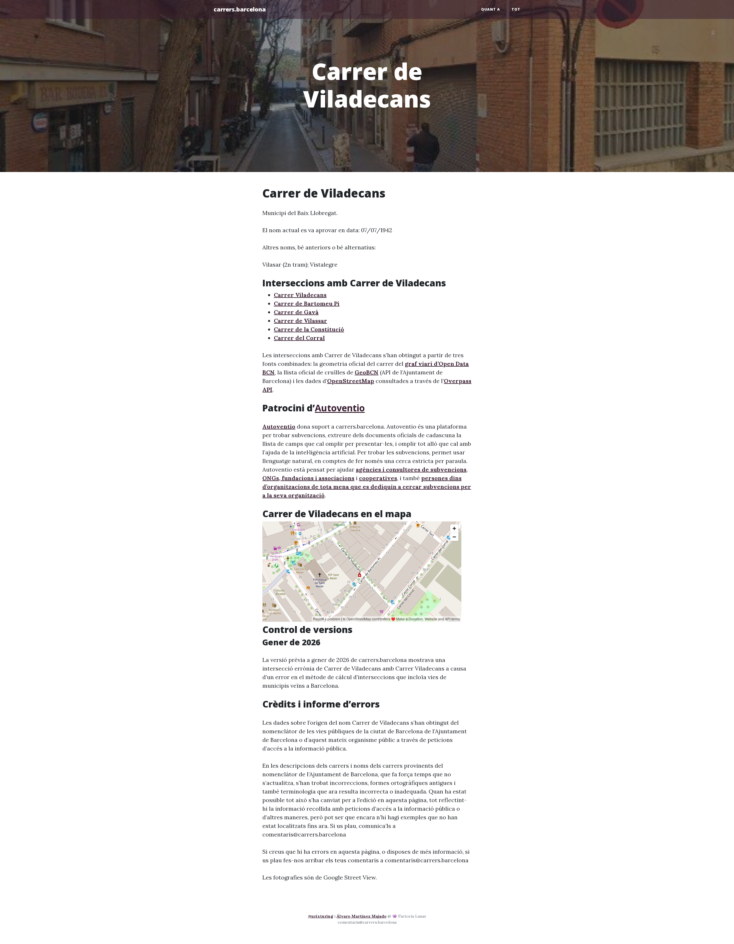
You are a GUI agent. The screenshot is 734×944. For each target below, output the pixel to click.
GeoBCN (366, 372)
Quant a (490, 9)
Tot (516, 9)
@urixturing (320, 916)
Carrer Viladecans (300, 294)
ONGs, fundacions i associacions (308, 478)
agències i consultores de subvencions (411, 469)
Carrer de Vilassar (300, 320)
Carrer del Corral (299, 337)
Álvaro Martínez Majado (361, 916)
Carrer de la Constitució (309, 329)
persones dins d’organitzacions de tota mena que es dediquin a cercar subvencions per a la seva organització (366, 486)
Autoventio (340, 408)
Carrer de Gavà (296, 312)
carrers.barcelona (240, 9)
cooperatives (378, 478)
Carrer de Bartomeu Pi (306, 303)
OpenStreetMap (350, 380)
